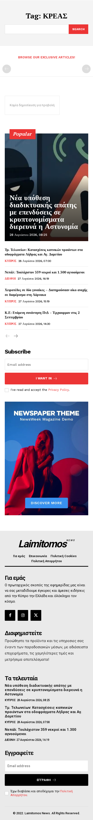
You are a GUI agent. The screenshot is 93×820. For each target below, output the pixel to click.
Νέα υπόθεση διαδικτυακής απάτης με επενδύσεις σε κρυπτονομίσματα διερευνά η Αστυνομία (44, 212)
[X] (36, 615)
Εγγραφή (44, 780)
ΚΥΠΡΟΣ (10, 261)
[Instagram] (23, 615)
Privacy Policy (58, 390)
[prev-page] (6, 69)
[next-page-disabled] (86, 69)
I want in (44, 378)
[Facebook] (10, 615)
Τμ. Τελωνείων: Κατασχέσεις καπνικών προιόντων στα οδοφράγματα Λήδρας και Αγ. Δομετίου (44, 252)
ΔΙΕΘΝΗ (10, 278)
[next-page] (15, 336)
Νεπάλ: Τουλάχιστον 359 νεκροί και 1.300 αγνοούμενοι (44, 272)
